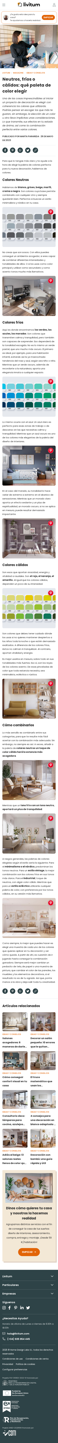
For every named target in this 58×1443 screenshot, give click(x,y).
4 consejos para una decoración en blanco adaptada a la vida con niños (43, 1120)
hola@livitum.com (18, 1333)
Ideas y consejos (35, 72)
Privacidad (7, 1364)
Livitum (6, 72)
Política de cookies (25, 1364)
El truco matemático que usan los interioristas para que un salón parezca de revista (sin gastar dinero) (42, 1081)
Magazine (18, 72)
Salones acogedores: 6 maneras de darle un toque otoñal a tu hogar (13, 1043)
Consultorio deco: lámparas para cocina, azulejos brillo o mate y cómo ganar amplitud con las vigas (13, 1120)
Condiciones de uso (12, 1358)
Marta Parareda (29, 136)
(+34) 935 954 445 (18, 1339)
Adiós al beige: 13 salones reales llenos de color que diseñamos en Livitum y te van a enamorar (14, 1159)
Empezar (27, 1252)
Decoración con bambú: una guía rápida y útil (41, 1159)
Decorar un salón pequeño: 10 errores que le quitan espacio (42, 1043)
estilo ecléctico (20, 886)
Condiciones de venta (37, 1358)
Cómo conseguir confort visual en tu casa (14, 1081)
